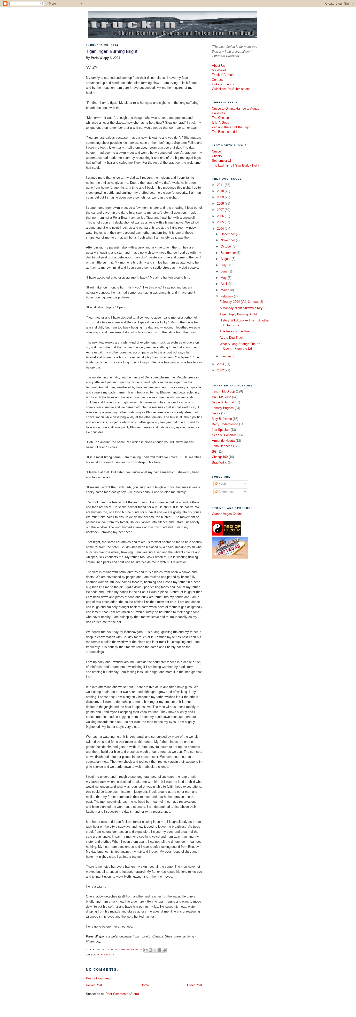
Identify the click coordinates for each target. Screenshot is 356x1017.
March (225, 290)
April (224, 284)
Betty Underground (225, 424)
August (226, 259)
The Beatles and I (224, 132)
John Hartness (222, 446)
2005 (221, 222)
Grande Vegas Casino (227, 514)
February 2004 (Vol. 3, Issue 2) (241, 302)
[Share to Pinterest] (164, 950)
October (227, 246)
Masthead (219, 70)
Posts (222, 483)
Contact (217, 79)
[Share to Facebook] (159, 950)
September (229, 253)
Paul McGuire (221, 397)
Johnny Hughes (223, 408)
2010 (221, 191)
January (227, 356)
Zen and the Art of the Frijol (231, 127)
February (227, 296)
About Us (218, 65)
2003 (221, 364)
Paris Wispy (105, 954)
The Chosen (220, 118)
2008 (221, 203)
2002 (221, 370)
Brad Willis (219, 462)
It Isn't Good (220, 122)
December (228, 234)
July (224, 265)
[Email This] (145, 950)
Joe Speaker (221, 430)
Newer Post (94, 985)
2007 (221, 210)
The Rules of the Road (235, 331)
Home (145, 985)
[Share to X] (155, 950)
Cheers (217, 156)
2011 (221, 185)
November (228, 240)
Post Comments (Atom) (122, 994)
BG (214, 451)
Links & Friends (223, 84)
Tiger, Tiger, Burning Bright (238, 314)
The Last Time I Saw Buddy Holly (235, 165)
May (224, 278)
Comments (225, 492)
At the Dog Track (232, 337)
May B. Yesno (222, 419)
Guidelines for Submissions (231, 89)
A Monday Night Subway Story (241, 308)
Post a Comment (98, 978)
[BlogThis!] (150, 950)
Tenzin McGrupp (223, 391)
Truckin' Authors (223, 75)
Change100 (220, 457)
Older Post (194, 985)
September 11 (221, 160)
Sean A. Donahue (224, 435)
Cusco (216, 151)
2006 (221, 216)
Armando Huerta (223, 440)
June (224, 271)
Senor (216, 413)
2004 (221, 228)
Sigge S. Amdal (223, 402)
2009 (221, 197)
